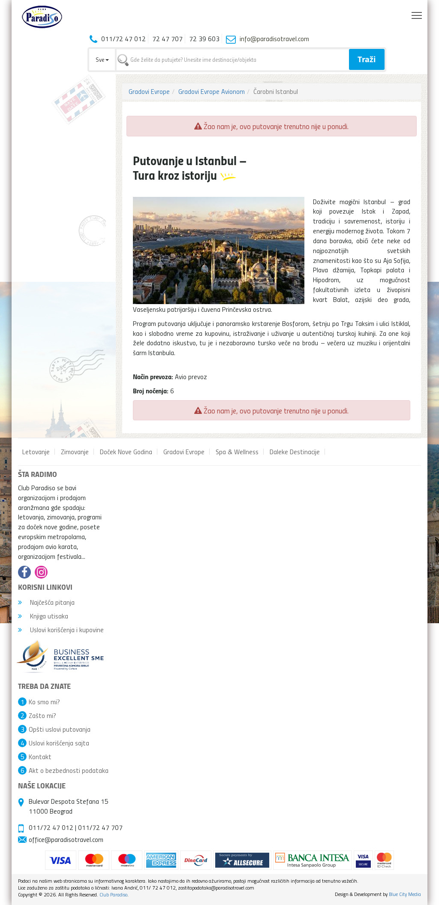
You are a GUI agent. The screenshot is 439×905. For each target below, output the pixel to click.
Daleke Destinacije (295, 451)
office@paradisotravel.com (66, 839)
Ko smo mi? (44, 701)
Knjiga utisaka (48, 616)
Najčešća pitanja (51, 602)
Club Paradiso (113, 894)
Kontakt (40, 756)
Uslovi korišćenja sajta (59, 743)
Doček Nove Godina (126, 451)
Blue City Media (405, 894)
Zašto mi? (42, 715)
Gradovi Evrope (149, 91)
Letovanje (36, 451)
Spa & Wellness (237, 451)
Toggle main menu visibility (417, 15)
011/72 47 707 (100, 827)
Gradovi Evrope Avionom (211, 91)
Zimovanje (75, 451)
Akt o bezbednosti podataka (68, 770)
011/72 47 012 (51, 827)
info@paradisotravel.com (274, 38)
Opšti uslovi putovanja (59, 729)
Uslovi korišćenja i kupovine (66, 629)
